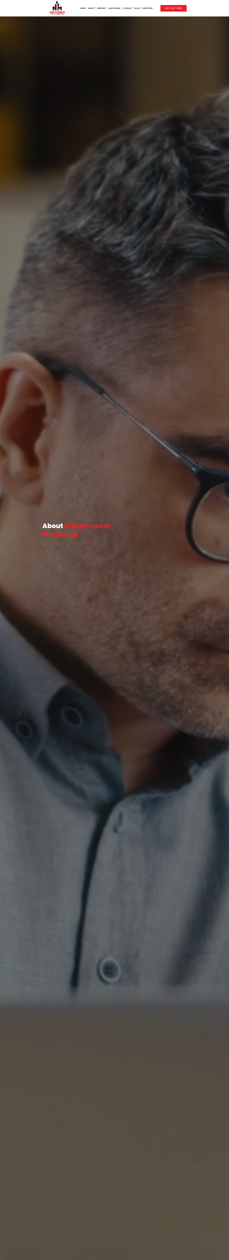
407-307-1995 (173, 8)
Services (101, 8)
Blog (137, 8)
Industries (148, 8)
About (91, 8)
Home (82, 8)
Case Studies (114, 8)
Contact (127, 8)
